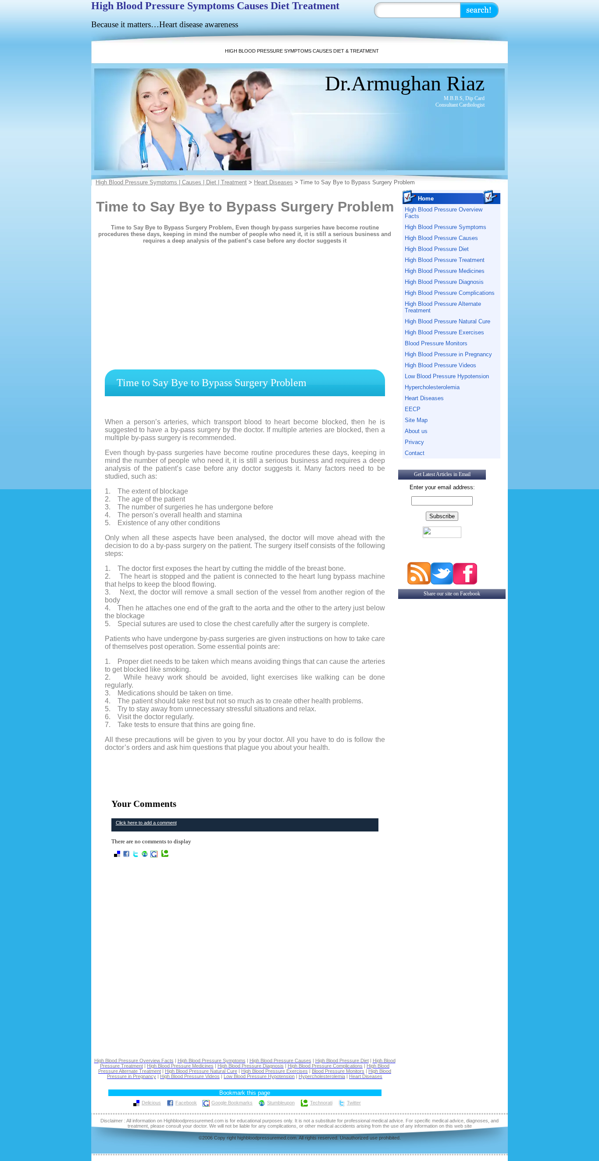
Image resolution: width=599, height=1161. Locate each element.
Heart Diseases (273, 182)
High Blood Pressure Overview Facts (443, 212)
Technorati (321, 1102)
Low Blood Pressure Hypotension (447, 376)
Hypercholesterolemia (432, 387)
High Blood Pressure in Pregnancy (448, 354)
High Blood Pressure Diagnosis (444, 282)
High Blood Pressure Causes (441, 238)
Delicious (151, 1102)
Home (426, 198)
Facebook (186, 1102)
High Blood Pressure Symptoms (445, 227)
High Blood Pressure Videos (440, 365)
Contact (414, 453)
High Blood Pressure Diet (437, 249)
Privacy (414, 442)
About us (416, 431)
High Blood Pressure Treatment (445, 260)
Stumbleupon (281, 1102)
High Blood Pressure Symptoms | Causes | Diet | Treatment (171, 182)
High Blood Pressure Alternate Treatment (443, 307)
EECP (413, 409)
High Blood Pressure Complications (450, 293)
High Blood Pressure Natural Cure (447, 321)
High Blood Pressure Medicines (445, 271)
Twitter (354, 1102)
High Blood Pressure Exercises (444, 332)
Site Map (416, 420)
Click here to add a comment (146, 822)
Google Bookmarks (232, 1102)
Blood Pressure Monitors (436, 343)
